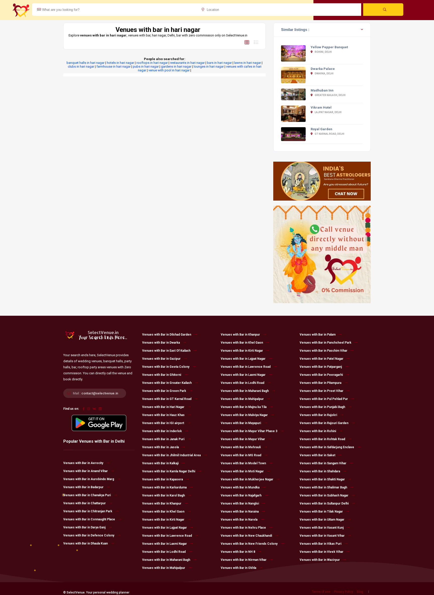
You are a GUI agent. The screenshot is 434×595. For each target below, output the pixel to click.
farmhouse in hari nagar (113, 66)
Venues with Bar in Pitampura (320, 383)
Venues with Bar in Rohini (318, 431)
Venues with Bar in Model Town (243, 463)
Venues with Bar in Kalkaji (160, 463)
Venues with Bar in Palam (318, 334)
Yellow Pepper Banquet (329, 47)
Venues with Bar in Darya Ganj (84, 527)
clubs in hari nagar (81, 66)
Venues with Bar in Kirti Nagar (163, 519)
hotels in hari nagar (120, 63)
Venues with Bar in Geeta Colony (165, 367)
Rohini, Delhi (323, 52)
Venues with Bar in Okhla (238, 568)
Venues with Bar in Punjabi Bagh (322, 407)
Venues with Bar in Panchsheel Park (325, 342)
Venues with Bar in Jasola (160, 447)
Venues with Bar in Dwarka (161, 342)
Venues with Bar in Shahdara (320, 471)
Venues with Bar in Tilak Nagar (321, 511)
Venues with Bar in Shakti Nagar (322, 479)
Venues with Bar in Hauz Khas (163, 415)
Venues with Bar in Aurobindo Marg (88, 479)
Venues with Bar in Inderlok (162, 431)
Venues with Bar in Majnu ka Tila (243, 407)
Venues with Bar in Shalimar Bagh (323, 487)
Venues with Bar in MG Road (241, 455)
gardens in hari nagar (176, 66)
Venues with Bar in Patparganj (321, 367)
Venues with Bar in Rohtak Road (322, 439)
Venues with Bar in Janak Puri (163, 439)
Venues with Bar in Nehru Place (243, 527)
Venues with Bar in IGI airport (163, 423)
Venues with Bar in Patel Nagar (321, 358)
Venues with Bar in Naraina (240, 511)
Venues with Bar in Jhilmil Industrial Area (171, 455)
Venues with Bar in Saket (317, 455)
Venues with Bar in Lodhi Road (164, 552)
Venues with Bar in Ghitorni (161, 375)
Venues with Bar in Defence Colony (88, 535)
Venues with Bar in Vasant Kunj (322, 527)
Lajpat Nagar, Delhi (328, 112)
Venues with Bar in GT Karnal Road (166, 399)
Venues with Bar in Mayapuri (241, 423)
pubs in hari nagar (146, 66)
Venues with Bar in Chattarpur (84, 503)
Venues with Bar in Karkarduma (164, 487)
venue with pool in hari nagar (169, 70)
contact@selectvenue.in (99, 393)
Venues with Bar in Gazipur (161, 358)
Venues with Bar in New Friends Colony (249, 543)
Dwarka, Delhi (324, 73)
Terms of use (321, 591)
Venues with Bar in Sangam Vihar (323, 463)
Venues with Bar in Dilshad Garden (166, 334)
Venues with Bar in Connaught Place (89, 519)
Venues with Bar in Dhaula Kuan (85, 543)
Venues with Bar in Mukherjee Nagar (247, 479)
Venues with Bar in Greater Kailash (167, 383)
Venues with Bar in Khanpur (161, 503)
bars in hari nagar (219, 63)
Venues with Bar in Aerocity (83, 463)
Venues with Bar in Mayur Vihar (243, 439)
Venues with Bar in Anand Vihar (85, 471)
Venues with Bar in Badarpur (83, 487)
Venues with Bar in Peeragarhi (321, 375)
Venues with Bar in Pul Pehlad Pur (324, 399)
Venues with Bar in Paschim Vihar (323, 350)
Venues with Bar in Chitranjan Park (87, 511)
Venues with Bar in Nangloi (240, 503)
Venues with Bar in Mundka (240, 487)
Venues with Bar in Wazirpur (320, 560)
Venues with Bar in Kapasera (162, 479)
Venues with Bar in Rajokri (318, 415)
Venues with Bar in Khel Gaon (163, 511)
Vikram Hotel (321, 107)
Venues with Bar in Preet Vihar (321, 391)
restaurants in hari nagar (187, 63)
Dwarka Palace (323, 69)
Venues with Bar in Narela (239, 519)
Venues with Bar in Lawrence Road (167, 535)
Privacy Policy (343, 591)
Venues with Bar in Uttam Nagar (322, 519)
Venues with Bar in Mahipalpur (163, 568)
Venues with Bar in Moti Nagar (242, 471)
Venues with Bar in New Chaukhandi (246, 535)
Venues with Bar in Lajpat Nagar (164, 527)
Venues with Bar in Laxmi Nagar (164, 543)
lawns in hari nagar (247, 63)
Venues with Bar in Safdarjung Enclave (327, 447)
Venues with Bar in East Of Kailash (166, 350)
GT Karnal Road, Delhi (329, 133)
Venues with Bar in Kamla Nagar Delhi (168, 471)
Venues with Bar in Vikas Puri (320, 543)
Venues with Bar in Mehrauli (241, 447)
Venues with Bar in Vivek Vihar (321, 552)
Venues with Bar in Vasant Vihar (322, 535)
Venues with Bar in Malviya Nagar (244, 415)
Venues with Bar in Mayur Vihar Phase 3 (249, 431)
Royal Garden (321, 129)
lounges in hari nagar (209, 66)
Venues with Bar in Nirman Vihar (243, 560)
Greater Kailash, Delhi (330, 95)
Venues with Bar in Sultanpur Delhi (324, 503)
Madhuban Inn (322, 90)
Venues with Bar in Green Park (164, 391)
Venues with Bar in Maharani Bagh (166, 560)
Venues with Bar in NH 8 (238, 552)
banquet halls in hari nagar (85, 63)
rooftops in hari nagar (152, 63)
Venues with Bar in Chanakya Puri (87, 495)
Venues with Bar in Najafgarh (241, 495)
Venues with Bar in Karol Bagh (163, 495)
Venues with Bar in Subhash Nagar (324, 495)
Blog (360, 591)
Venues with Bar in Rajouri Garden (324, 423)
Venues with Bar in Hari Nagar (163, 407)
